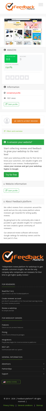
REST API (5, 347)
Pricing (4, 332)
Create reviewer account (11, 298)
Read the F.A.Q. (8, 291)
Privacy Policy (8, 405)
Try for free (11, 174)
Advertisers (6, 364)
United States (11, 382)
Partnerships (7, 369)
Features (5, 325)
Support (5, 374)
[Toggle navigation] (40, 5)
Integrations (6, 339)
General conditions (25, 405)
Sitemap (39, 405)
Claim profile (12, 104)
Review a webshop (9, 308)
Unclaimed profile (13, 93)
